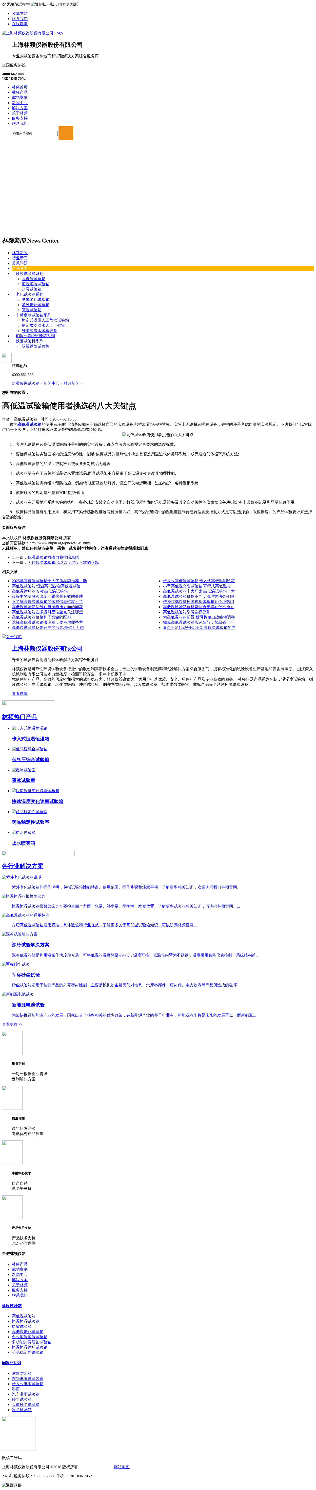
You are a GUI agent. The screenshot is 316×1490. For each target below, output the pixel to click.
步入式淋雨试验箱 (27, 1384)
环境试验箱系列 (29, 273)
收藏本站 (20, 13)
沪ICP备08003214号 (95, 1467)
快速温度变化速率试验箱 (37, 801)
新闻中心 (20, 103)
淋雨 (16, 1389)
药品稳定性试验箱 (27, 1352)
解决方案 (20, 108)
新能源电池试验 (28, 1004)
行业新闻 (20, 258)
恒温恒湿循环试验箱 (29, 1347)
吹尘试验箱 (22, 1410)
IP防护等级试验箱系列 (35, 336)
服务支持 (20, 118)
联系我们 (20, 19)
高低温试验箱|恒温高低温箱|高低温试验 (46, 586)
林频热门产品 (20, 717)
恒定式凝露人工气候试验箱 (45, 320)
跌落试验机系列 (29, 341)
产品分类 (20, 268)
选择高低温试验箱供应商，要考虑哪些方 (47, 622)
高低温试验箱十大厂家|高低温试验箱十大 (199, 591)
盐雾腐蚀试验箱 (26, 383)
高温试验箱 (31, 310)
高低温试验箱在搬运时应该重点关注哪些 (47, 612)
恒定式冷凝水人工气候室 (43, 325)
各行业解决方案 (22, 866)
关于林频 (20, 113)
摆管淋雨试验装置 (27, 1379)
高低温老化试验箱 (27, 1332)
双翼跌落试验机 (35, 346)
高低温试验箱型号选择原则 (186, 612)
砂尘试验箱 (22, 1399)
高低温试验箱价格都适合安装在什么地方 (198, 607)
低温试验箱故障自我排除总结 (53, 557)
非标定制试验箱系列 (33, 315)
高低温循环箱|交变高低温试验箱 (40, 591)
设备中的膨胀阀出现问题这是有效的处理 (47, 596)
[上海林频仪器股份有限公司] (32, 33)
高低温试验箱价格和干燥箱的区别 (41, 617)
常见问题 (20, 263)
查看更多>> (12, 1024)
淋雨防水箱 (22, 1373)
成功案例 (20, 97)
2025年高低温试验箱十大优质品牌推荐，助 (49, 581)
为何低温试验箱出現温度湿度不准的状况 (63, 562)
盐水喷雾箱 (23, 843)
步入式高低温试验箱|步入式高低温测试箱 (199, 581)
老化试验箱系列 (29, 294)
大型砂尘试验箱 (26, 1404)
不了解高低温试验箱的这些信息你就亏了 (47, 602)
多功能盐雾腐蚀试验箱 (31, 1342)
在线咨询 (20, 24)
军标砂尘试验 (26, 975)
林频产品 (20, 92)
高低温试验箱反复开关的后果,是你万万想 (48, 627)
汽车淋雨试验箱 (26, 1394)
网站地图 (122, 1467)
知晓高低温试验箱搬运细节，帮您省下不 (198, 622)
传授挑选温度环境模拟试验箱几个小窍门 (198, 602)
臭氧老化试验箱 (35, 299)
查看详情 (20, 693)
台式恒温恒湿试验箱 (29, 1337)
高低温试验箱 (33, 279)
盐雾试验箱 (31, 289)
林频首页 (20, 87)
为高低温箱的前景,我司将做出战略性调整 (199, 617)
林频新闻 (20, 253)
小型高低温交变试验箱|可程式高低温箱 (197, 586)
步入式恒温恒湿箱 (30, 738)
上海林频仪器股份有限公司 (47, 648)
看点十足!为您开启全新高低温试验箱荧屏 (199, 627)
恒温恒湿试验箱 (35, 284)
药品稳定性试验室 (30, 822)
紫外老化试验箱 (35, 305)
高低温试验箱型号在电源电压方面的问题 (47, 607)
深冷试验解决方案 (30, 944)
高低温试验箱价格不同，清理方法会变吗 (198, 596)
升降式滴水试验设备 (39, 331)
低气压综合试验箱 (30, 759)
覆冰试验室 (23, 780)
